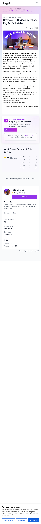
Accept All (33, 520)
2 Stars (22, 165)
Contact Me (24, 196)
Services (4, 9)
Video (12, 9)
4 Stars (22, 159)
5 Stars (22, 157)
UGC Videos (21, 9)
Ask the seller (11, 130)
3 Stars (22, 162)
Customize (7, 520)
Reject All (21, 520)
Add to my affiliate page (26, 28)
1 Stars (22, 168)
